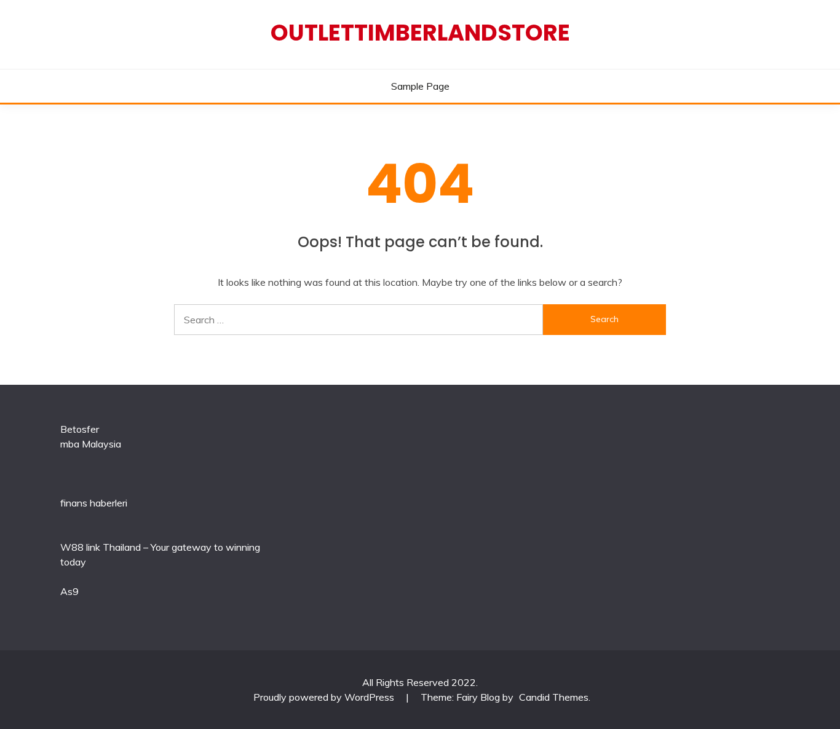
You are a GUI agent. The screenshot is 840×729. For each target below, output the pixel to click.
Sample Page (420, 86)
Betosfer (79, 429)
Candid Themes (553, 697)
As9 (69, 591)
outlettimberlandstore (420, 33)
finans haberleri (93, 503)
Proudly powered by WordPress (325, 697)
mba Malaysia (90, 444)
